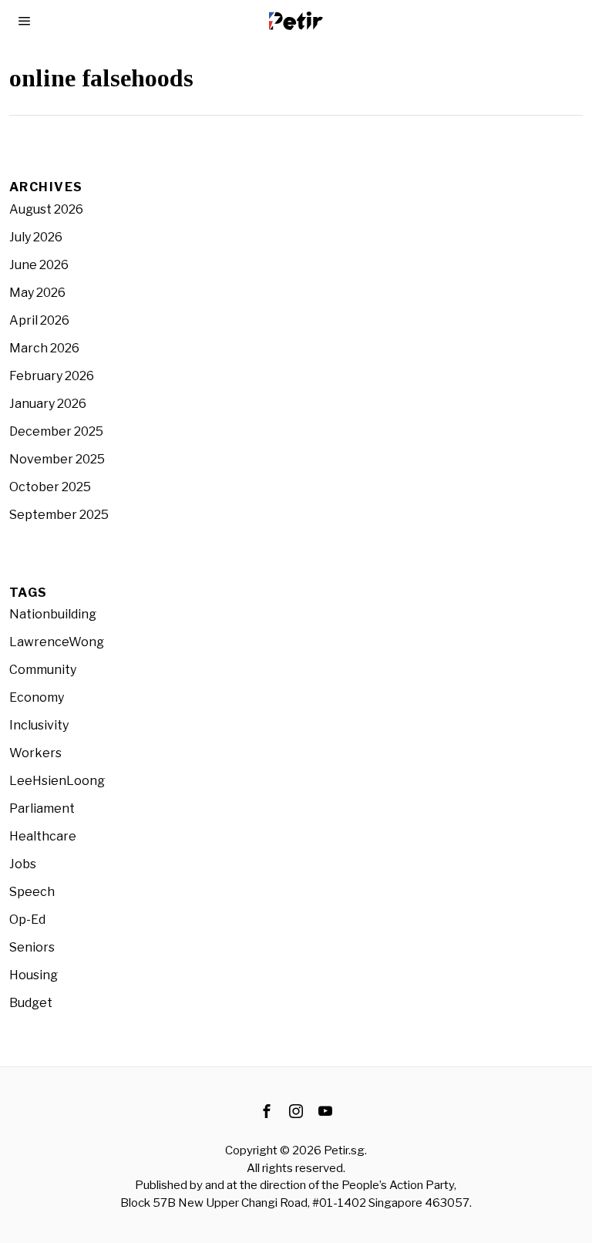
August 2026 (46, 209)
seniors (32, 947)
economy (36, 697)
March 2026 (44, 348)
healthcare (42, 836)
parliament (42, 808)
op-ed (27, 919)
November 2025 (57, 459)
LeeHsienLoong (57, 780)
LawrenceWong (56, 642)
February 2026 (51, 376)
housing (33, 975)
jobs (22, 864)
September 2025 (59, 514)
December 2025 (56, 431)
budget (30, 1002)
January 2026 (47, 403)
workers (35, 753)
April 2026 (39, 320)
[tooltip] (266, 1111)
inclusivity (39, 725)
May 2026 (37, 292)
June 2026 (39, 265)
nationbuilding (52, 614)
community (42, 669)
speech (32, 891)
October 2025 (50, 487)
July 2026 (35, 237)
